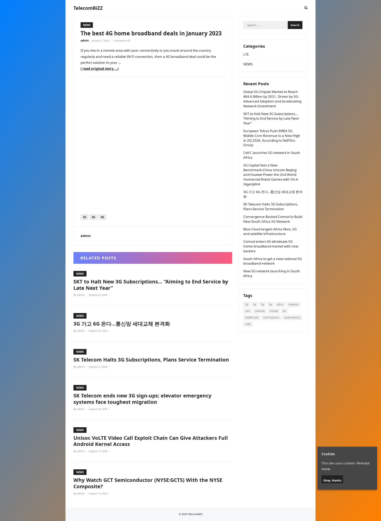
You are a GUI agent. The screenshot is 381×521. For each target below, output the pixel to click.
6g (270, 304)
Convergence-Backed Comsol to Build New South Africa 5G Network (272, 219)
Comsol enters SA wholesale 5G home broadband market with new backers (270, 246)
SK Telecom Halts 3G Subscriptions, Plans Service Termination (151, 359)
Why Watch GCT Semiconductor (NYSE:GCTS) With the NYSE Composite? (147, 483)
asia (247, 311)
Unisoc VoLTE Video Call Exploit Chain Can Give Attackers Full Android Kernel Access (150, 441)
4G (93, 217)
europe (274, 311)
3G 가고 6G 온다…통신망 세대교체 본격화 (121, 323)
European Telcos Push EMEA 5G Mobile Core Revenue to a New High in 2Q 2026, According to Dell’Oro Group (271, 138)
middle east (251, 317)
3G (84, 217)
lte (284, 311)
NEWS (86, 25)
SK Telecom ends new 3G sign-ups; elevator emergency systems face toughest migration (142, 398)
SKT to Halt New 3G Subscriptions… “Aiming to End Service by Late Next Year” (150, 284)
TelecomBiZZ (88, 8)
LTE (246, 54)
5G (102, 217)
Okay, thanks (332, 480)
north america (271, 317)
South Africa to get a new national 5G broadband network (272, 261)
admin (85, 40)
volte (248, 324)
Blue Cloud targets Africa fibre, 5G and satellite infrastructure (270, 231)
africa (280, 304)
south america (292, 317)
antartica (293, 304)
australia (260, 311)
